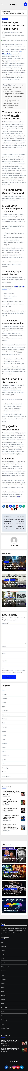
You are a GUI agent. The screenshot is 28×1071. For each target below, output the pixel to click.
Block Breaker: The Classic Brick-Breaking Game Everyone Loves (11, 817)
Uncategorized (6, 776)
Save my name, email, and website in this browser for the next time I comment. (13, 671)
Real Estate (5, 755)
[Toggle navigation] (2, 4)
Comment (5, 623)
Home (3, 739)
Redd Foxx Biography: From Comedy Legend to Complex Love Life (11, 793)
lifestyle (5, 18)
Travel (3, 772)
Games (4, 731)
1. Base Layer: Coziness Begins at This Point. (15, 94)
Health (4, 735)
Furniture (4, 727)
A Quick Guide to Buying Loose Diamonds (12, 892)
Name (4, 646)
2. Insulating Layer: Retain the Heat (14, 97)
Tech (3, 763)
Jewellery (4, 743)
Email (4, 653)
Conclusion (10, 107)
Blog (3, 690)
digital (3, 706)
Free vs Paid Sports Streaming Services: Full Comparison (10, 801)
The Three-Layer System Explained (13, 91)
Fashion (6, 579)
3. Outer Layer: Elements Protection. (13, 101)
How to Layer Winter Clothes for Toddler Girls (13, 25)
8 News (13, 4)
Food (3, 723)
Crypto (4, 702)
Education (5, 710)
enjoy (18, 496)
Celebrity (4, 698)
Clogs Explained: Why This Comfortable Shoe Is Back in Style (13, 584)
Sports (4, 759)
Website (4, 661)
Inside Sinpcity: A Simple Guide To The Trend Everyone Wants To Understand (13, 566)
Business (4, 694)
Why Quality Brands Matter (11, 105)
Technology (5, 768)
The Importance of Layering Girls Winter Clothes (12, 88)
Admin (8, 32)
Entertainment (6, 714)
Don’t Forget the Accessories (11, 103)
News (3, 751)
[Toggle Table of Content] (22, 85)
